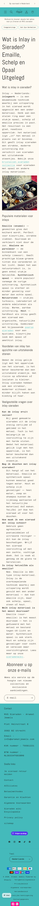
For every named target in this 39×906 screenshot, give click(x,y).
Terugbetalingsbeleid (24, 880)
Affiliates (10, 786)
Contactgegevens (21, 899)
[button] (5, 12)
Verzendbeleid (21, 891)
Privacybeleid (21, 884)
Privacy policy (13, 817)
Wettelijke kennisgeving (21, 895)
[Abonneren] (32, 698)
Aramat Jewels (18, 877)
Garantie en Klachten (17, 797)
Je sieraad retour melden (15, 772)
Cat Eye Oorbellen (28, 27)
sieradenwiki (14, 657)
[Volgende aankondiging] (34, 3)
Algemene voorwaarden (21, 887)
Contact (8, 780)
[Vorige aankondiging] (4, 3)
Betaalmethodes (13, 791)
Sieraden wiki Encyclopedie (12, 810)
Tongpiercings (9, 27)
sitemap (8, 823)
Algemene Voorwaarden (17, 803)
